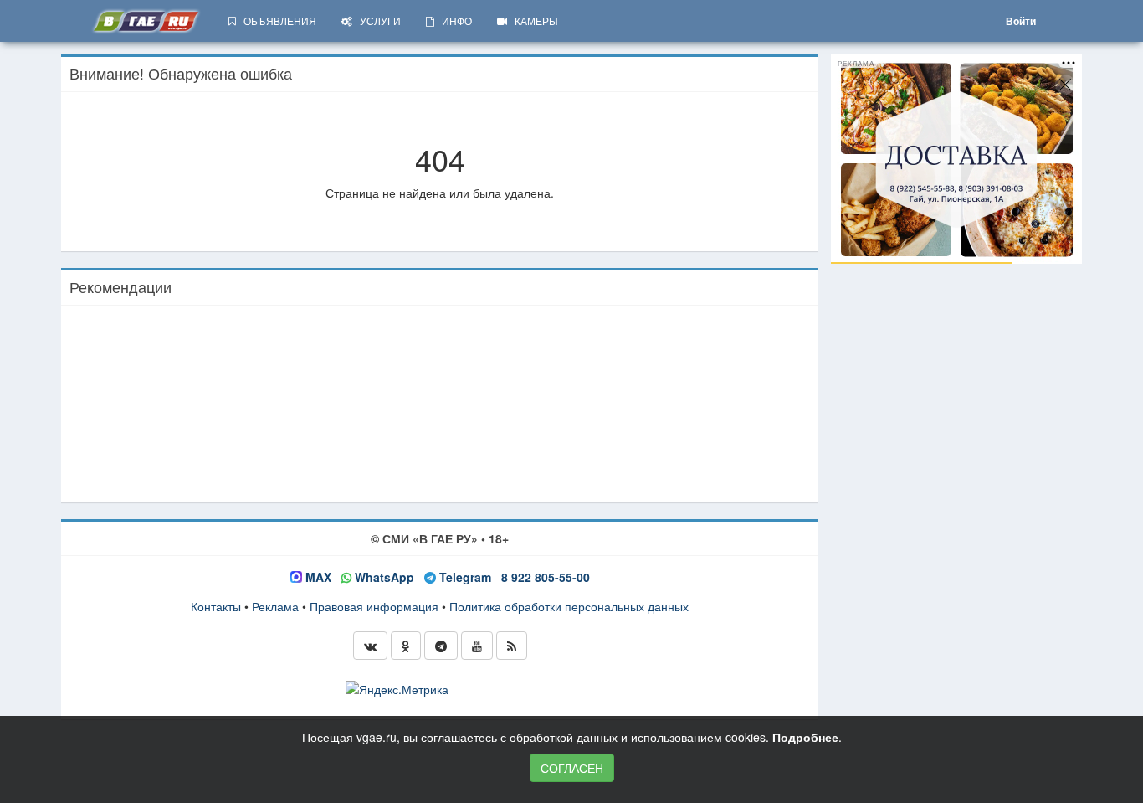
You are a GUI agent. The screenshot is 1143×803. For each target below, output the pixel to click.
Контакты (216, 606)
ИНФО (453, 20)
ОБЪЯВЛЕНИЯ (276, 20)
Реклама (275, 606)
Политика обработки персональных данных (569, 606)
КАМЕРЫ (532, 20)
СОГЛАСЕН (572, 767)
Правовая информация (374, 606)
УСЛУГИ (376, 20)
